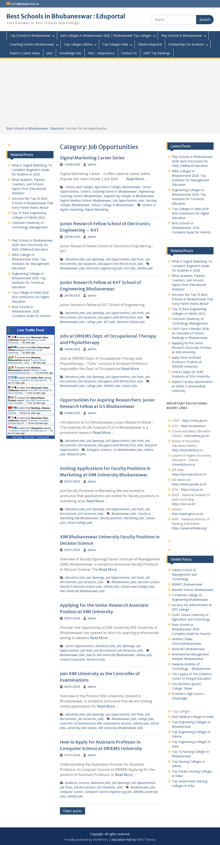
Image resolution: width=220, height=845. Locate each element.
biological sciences (99, 450)
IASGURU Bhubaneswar (188, 649)
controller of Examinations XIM (81, 723)
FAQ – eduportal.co (101, 53)
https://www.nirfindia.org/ (189, 528)
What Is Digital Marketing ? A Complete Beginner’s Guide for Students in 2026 (192, 265)
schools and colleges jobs (137, 586)
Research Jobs (76, 454)
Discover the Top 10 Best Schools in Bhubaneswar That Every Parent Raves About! (192, 299)
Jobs (50, 53)
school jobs (129, 386)
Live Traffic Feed (30, 330)
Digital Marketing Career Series (92, 157)
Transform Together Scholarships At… (29, 380)
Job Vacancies (87, 264)
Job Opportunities (125, 200)
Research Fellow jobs (131, 322)
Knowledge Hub (70, 53)
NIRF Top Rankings (157, 53)
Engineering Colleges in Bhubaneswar (129, 196)
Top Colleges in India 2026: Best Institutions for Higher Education (190, 213)
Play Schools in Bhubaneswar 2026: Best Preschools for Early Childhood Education (192, 161)
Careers (85, 191)
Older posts (72, 811)
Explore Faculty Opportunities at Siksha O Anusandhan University (192, 386)
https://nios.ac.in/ (184, 504)
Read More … (136, 179)
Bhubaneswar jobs (72, 268)
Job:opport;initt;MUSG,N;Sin (117, 264)
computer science (71, 792)
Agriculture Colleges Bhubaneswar (118, 187)
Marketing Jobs (134, 518)
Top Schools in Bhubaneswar (30, 35)
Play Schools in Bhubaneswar (181, 35)
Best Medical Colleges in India (192, 717)
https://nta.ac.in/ (192, 489)
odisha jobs (145, 268)
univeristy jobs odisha (81, 728)
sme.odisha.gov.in (196, 436)
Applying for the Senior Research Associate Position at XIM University (191, 347)
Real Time (29, 437)
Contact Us (129, 53)
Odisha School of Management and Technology (184, 574)
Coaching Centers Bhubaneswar (32, 44)
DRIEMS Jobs (112, 386)
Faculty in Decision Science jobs (81, 586)
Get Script (17, 437)
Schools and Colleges (79, 187)
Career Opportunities (79, 646)
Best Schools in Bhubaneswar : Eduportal (65, 16)
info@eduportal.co (25, 4)
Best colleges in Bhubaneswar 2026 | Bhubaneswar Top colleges (105, 35)
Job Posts (137, 259)
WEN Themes (146, 839)
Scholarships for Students (186, 44)
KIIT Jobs (130, 268)
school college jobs (79, 523)
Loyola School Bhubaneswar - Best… (27, 361)
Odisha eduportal (150, 44)
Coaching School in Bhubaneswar (114, 191)
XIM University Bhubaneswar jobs (82, 591)
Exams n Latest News (25, 53)
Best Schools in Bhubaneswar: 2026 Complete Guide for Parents (191, 227)
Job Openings (95, 259)
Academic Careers (77, 783)
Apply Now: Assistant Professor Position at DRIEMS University (187, 361)
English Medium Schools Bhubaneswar (85, 200)
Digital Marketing (96, 209)
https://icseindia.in (193, 426)
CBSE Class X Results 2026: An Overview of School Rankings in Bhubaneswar (190, 333)
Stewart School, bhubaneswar (192, 590)
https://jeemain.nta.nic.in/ (189, 474)
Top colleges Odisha (78, 44)
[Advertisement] (109, 94)
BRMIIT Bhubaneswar (187, 584)
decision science (148, 582)
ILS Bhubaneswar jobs (127, 450)
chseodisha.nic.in (183, 464)
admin (92, 164)
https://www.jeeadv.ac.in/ (189, 484)
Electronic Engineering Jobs (104, 268)
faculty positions (111, 518)
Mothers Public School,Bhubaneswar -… (27, 371)
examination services (117, 723)
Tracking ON (43, 437)
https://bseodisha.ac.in (187, 450)
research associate (72, 659)
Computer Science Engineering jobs (108, 792)
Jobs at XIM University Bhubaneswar (110, 655)
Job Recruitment (105, 650)
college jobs (94, 322)
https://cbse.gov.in (194, 420)
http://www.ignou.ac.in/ (188, 514)
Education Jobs (75, 259)
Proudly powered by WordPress (86, 839)
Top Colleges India (115, 44)
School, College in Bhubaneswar (113, 205)
